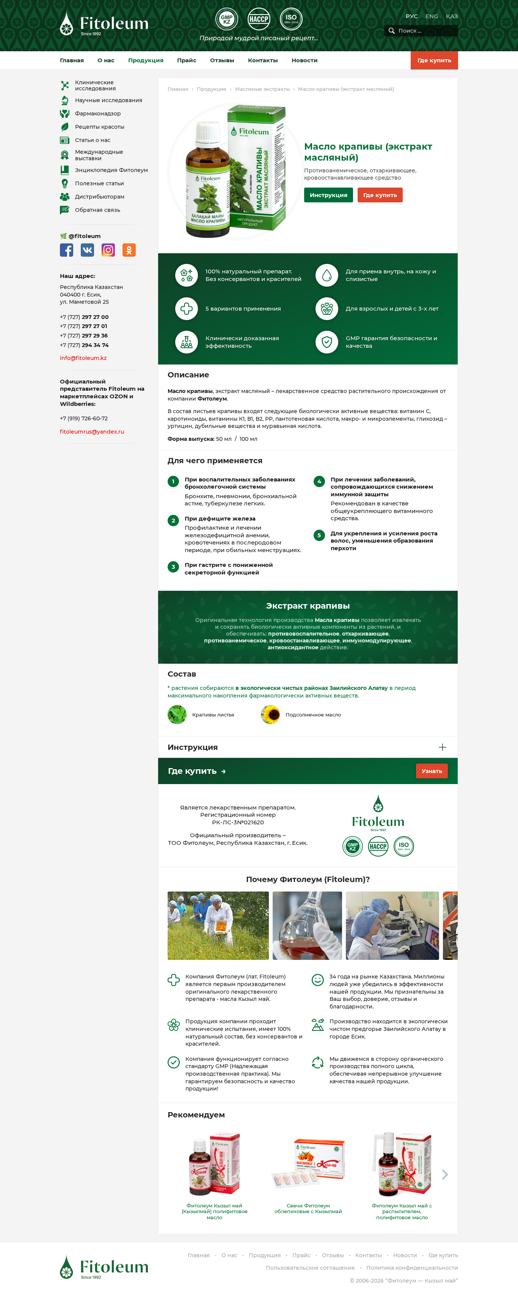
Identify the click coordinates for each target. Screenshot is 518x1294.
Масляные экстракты (262, 89)
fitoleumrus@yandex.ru (92, 431)
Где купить (434, 60)
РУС (412, 16)
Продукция (145, 60)
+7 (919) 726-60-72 (84, 418)
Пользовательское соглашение (310, 1267)
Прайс (186, 60)
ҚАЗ (452, 16)
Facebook (66, 250)
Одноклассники (129, 250)
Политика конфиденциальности (412, 1267)
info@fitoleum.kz (83, 358)
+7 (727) (84, 317)
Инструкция (328, 195)
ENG (431, 16)
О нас (106, 60)
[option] (214, 1174)
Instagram (108, 250)
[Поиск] (391, 30)
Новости (305, 60)
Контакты (263, 60)
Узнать (432, 771)
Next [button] (444, 1175)
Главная (72, 60)
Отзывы (222, 60)
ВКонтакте (87, 250)
